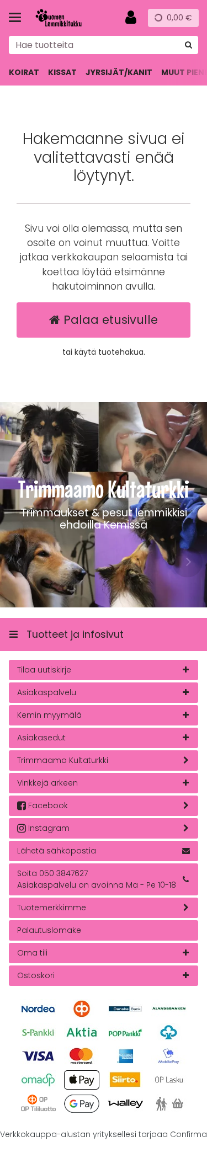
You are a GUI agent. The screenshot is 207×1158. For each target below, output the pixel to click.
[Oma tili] (130, 18)
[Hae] (188, 45)
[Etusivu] (68, 18)
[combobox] (103, 45)
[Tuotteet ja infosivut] (18, 17)
